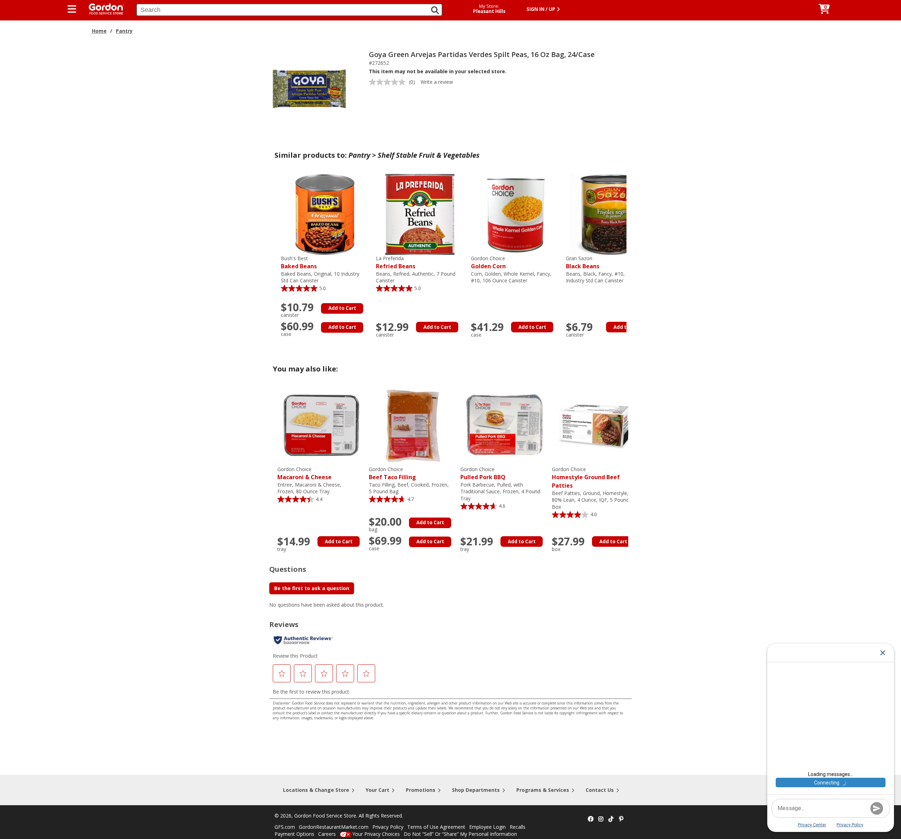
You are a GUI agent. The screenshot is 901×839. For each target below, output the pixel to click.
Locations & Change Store (316, 790)
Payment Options (294, 834)
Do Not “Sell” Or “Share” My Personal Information (460, 834)
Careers (327, 834)
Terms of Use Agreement (436, 827)
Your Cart (377, 790)
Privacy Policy (387, 827)
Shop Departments (476, 790)
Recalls (517, 827)
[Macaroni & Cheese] (321, 424)
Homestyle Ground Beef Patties (586, 477)
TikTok (611, 819)
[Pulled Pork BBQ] (504, 424)
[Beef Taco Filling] (412, 424)
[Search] (435, 10)
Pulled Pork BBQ (482, 473)
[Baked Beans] (324, 214)
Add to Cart (342, 308)
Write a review (437, 82)
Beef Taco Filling (392, 473)
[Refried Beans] (419, 214)
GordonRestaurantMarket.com (333, 827)
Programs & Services (542, 790)
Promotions (420, 790)
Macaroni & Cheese (304, 473)
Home (99, 30)
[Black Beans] (609, 214)
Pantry (124, 30)
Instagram (600, 819)
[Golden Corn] (514, 214)
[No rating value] (389, 82)
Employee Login (487, 827)
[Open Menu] (72, 9)
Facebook (590, 819)
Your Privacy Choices (376, 834)
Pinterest (621, 819)
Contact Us (600, 790)
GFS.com (285, 827)
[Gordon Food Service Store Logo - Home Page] (102, 8)
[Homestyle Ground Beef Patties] (595, 424)
